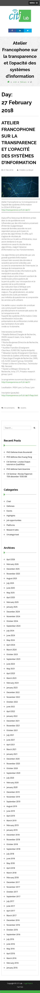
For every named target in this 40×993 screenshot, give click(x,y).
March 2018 (11, 873)
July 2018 (10, 854)
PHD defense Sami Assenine (18, 469)
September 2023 (13, 659)
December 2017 (13, 882)
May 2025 (11, 592)
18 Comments (9, 408)
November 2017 (13, 887)
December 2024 (13, 611)
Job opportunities (14, 520)
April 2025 (11, 597)
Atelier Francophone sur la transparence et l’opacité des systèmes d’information (19, 142)
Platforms (11, 525)
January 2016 (12, 968)
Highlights (11, 515)
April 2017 (11, 911)
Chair (9, 501)
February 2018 (13, 877)
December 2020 (13, 759)
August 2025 (12, 578)
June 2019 (11, 811)
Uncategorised (13, 534)
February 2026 (13, 564)
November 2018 (13, 839)
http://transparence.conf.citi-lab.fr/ (15, 210)
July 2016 (10, 939)
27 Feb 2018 (8, 170)
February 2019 (13, 825)
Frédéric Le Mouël (26, 170)
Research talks (13, 530)
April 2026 (11, 559)
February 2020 (13, 782)
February (23, 82)
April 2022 (11, 711)
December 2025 (13, 569)
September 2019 (13, 801)
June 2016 (11, 944)
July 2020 (10, 778)
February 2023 (13, 683)
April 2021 (11, 744)
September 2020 (13, 773)
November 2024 (13, 616)
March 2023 (11, 678)
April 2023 (11, 673)
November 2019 (13, 797)
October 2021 (12, 730)
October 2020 (12, 768)
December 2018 (13, 835)
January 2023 (12, 687)
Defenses (10, 506)
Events (23, 408)
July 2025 (10, 583)
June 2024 (11, 635)
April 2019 (11, 816)
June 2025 (11, 588)
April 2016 (11, 953)
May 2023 (11, 668)
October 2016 (12, 930)
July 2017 (10, 901)
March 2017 (11, 915)
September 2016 (13, 934)
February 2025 (13, 602)
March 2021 (11, 749)
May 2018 (11, 863)
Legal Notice (28, 983)
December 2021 (13, 721)
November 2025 (13, 573)
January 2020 (12, 787)
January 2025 (12, 607)
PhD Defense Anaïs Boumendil (19, 452)
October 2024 (12, 621)
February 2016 (13, 963)
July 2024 (10, 630)
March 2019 (11, 820)
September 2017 (13, 896)
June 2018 (11, 858)
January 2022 (12, 716)
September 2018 (13, 849)
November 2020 (13, 763)
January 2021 (12, 754)
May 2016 (11, 949)
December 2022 (13, 692)
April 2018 (11, 868)
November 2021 (13, 725)
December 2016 (13, 920)
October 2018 (12, 844)
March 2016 (11, 958)
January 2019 (12, 830)
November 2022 (13, 697)
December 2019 (13, 792)
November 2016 (13, 925)
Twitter (20, 987)
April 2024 (11, 645)
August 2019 (12, 806)
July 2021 (10, 735)
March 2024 (11, 649)
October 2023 (12, 654)
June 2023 (11, 664)
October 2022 (12, 702)
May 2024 (11, 640)
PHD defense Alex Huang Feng (19, 457)
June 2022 (11, 706)
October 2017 (12, 892)
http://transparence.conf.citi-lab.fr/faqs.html (19, 395)
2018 (15, 82)
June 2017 (11, 906)
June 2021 (11, 740)
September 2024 (13, 626)
